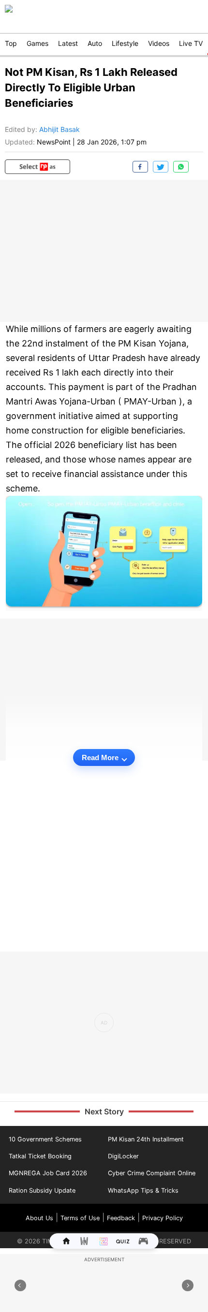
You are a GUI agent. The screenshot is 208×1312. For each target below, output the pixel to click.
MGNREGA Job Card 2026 (48, 1173)
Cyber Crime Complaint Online (151, 1173)
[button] (37, 166)
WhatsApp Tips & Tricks (143, 1190)
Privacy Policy (162, 1218)
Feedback (121, 1218)
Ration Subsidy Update (42, 1190)
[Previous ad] (20, 1285)
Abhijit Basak (59, 129)
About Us (39, 1218)
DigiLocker (123, 1156)
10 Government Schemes (45, 1139)
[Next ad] (187, 1285)
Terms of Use (80, 1218)
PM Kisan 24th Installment (146, 1139)
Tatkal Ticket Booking (40, 1156)
